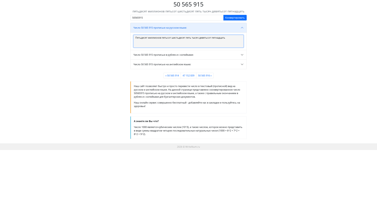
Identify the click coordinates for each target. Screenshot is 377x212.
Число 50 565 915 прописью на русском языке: (160, 27)
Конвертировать (235, 17)
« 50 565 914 (172, 75)
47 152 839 (188, 75)
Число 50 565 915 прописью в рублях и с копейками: (163, 54)
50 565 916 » (205, 75)
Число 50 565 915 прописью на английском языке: (162, 64)
